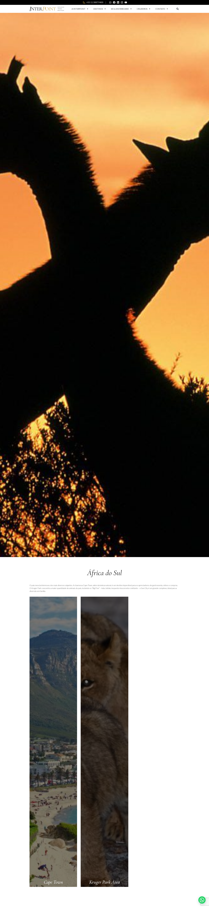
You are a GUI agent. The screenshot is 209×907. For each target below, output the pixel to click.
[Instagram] (122, 2)
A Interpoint (78, 9)
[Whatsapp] (110, 2)
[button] (177, 9)
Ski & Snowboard (120, 9)
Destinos (98, 9)
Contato (160, 9)
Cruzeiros (142, 9)
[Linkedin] (118, 2)
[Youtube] (126, 2)
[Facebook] (114, 2)
